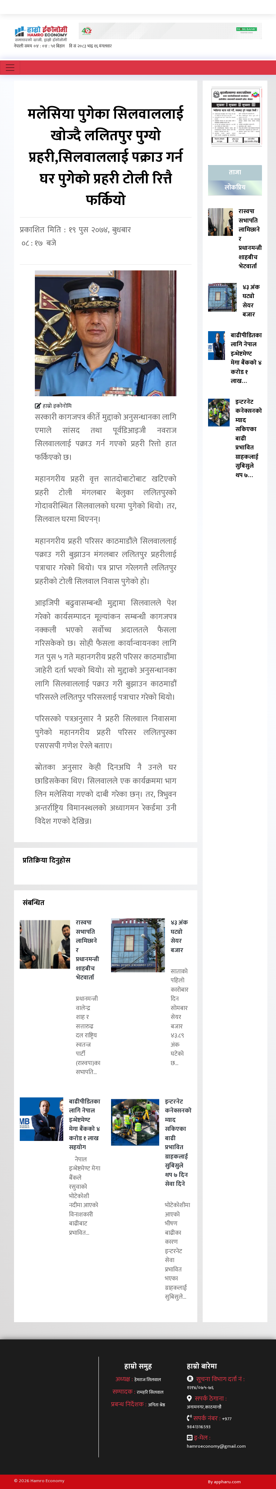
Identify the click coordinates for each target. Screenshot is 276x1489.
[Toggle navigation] (10, 67)
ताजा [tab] (235, 172)
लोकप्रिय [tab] (235, 187)
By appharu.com (224, 1482)
